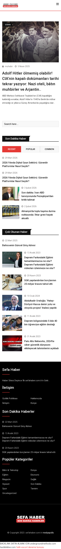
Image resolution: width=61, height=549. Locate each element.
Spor (4, 488)
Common (49, 149)
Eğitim (5, 474)
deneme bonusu (36, 547)
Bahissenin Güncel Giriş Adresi (18, 245)
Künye (34, 403)
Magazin (6, 479)
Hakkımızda (36, 398)
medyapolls (48, 532)
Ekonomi (35, 474)
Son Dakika (36, 484)
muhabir (9, 66)
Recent (12, 149)
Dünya (34, 470)
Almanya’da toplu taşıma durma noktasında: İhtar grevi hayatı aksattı (38, 215)
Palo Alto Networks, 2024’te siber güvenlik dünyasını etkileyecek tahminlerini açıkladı (41, 345)
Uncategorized (9, 493)
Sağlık (33, 479)
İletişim (5, 403)
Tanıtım (34, 488)
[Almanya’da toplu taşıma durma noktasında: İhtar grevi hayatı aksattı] (10, 212)
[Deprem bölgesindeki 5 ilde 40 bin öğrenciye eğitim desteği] (12, 323)
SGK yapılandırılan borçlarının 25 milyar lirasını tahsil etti (28, 452)
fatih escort (22, 547)
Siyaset (5, 484)
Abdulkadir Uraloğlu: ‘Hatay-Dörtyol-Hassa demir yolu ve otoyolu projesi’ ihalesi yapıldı (40, 304)
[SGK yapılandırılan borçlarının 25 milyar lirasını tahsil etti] (12, 282)
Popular (30, 149)
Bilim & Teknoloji (10, 470)
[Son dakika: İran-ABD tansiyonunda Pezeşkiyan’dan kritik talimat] (10, 193)
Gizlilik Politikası (9, 398)
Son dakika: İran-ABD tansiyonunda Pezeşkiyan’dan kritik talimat (37, 196)
